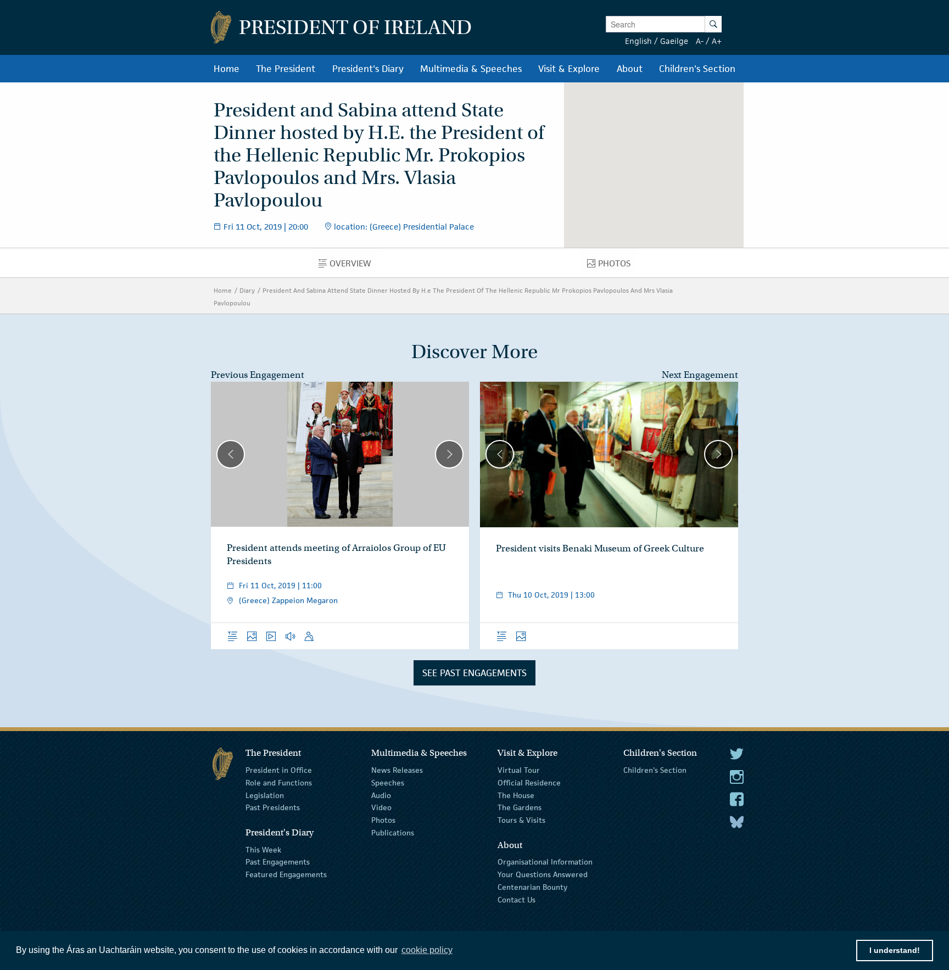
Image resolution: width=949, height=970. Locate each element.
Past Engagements (277, 862)
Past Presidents (272, 807)
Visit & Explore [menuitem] (569, 69)
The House (516, 795)
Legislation (264, 795)
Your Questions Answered (543, 874)
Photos (383, 820)
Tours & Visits (521, 820)
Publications (392, 833)
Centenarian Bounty (532, 887)
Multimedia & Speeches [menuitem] (471, 69)
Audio (381, 795)
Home (223, 290)
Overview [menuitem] (353, 266)
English (638, 41)
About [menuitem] (630, 69)
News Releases (397, 770)
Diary (247, 290)
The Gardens (520, 807)
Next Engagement (700, 375)
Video (381, 807)
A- (700, 41)
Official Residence (529, 783)
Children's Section (654, 770)
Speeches (387, 783)
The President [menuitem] (285, 69)
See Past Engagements (474, 673)
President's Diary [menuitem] (368, 69)
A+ (717, 41)
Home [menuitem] (226, 69)
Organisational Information (545, 862)
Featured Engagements (286, 874)
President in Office (278, 770)
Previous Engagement (257, 375)
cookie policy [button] (427, 950)
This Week (263, 849)
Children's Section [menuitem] (697, 69)
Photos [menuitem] (617, 266)
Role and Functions (278, 783)
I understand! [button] (894, 950)
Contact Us (516, 900)
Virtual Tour (519, 770)
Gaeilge (674, 41)
